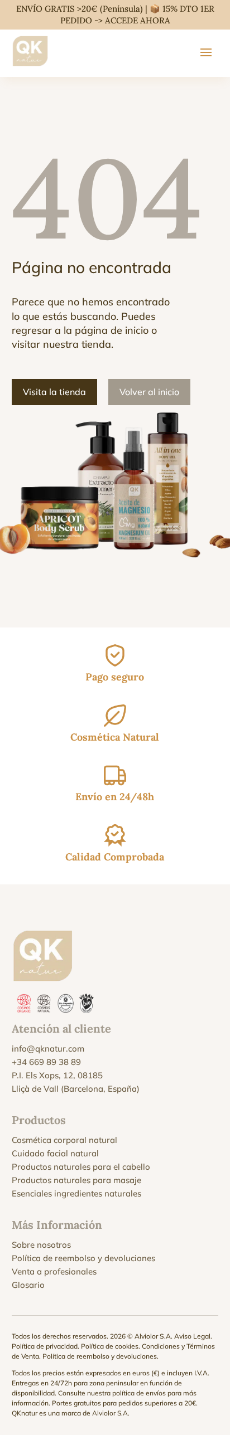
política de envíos (139, 1393)
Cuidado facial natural (55, 1153)
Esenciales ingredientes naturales (76, 1193)
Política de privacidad (45, 1346)
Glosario (28, 1285)
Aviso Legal (192, 1336)
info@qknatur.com (48, 1048)
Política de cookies (109, 1346)
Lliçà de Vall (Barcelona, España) (76, 1088)
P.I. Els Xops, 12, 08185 (57, 1075)
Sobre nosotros (41, 1244)
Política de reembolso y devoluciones (83, 1258)
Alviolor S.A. (111, 1413)
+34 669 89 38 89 (46, 1062)
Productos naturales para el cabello (81, 1166)
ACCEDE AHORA (137, 20)
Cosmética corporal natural (64, 1140)
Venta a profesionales (54, 1271)
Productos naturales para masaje (76, 1180)
